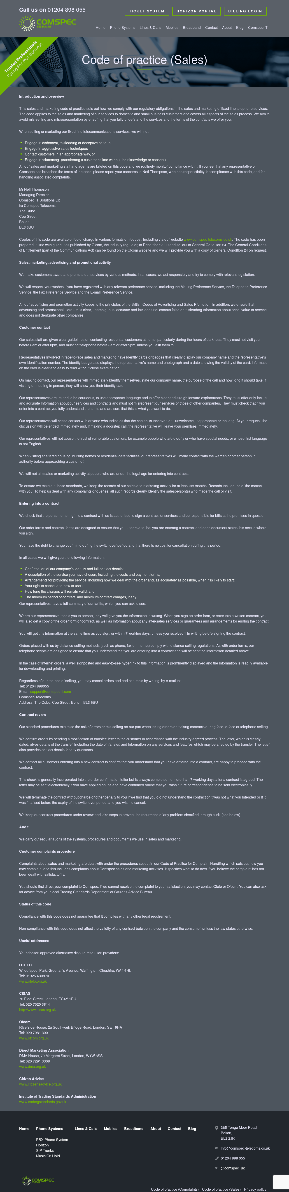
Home (100, 27)
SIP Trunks (119, 65)
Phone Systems (122, 27)
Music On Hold (122, 73)
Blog (240, 27)
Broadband (192, 27)
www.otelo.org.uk (33, 981)
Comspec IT (258, 27)
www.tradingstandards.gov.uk (42, 1101)
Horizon (116, 50)
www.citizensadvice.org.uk (40, 1084)
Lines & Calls (150, 27)
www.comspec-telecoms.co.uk (208, 239)
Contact (211, 27)
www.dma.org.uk (32, 1066)
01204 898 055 (52, 10)
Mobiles (172, 27)
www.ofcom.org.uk (34, 1038)
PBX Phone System (119, 40)
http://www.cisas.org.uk (37, 1009)
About (227, 27)
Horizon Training (123, 58)
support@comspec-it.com (50, 691)
